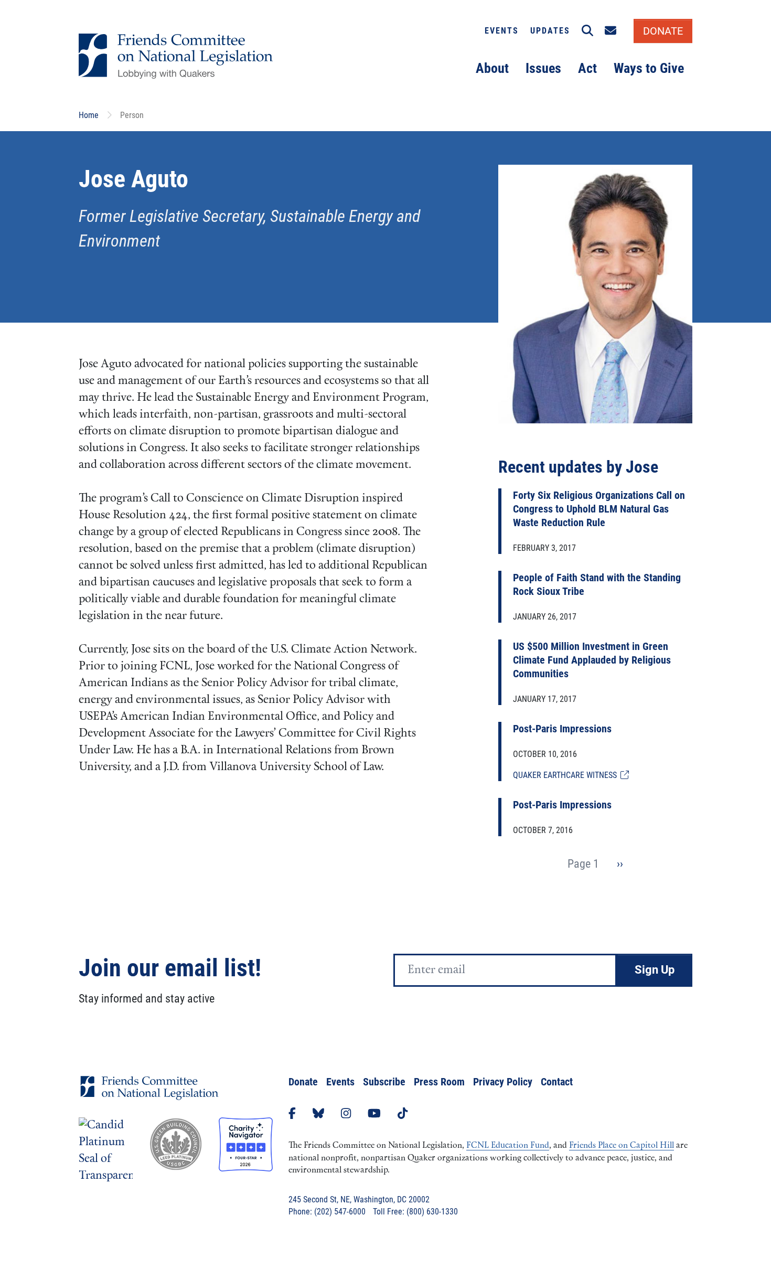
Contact (557, 1081)
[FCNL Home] (149, 1096)
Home (89, 115)
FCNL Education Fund (507, 1146)
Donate (303, 1081)
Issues (543, 68)
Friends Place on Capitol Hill (621, 1146)
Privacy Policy (502, 1081)
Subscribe (384, 1081)
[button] (587, 31)
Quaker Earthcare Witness (566, 775)
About (492, 68)
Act (587, 68)
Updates (550, 31)
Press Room (439, 1081)
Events (502, 31)
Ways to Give (649, 68)
